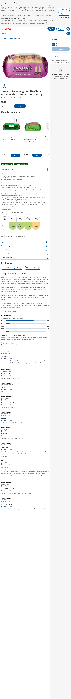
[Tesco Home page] (8, 29)
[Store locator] (68, 29)
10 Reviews (17, 98)
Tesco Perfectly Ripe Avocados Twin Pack (9, 138)
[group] (11, 137)
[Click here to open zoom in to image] (4, 86)
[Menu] (3, 29)
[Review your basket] (53, 44)
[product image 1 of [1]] (25, 65)
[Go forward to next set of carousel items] (46, 137)
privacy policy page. (23, 9)
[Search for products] (68, 33)
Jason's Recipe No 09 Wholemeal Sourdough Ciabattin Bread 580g (31, 139)
